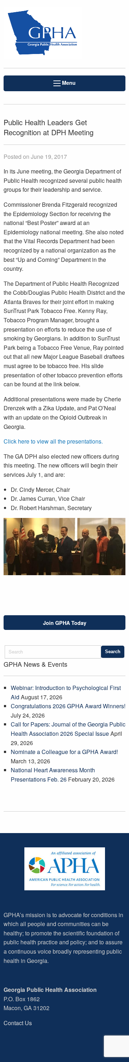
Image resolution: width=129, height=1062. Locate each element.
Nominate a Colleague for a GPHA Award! (64, 752)
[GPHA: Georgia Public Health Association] (43, 34)
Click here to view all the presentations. (54, 441)
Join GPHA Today (64, 622)
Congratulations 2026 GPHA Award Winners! (68, 706)
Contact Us (18, 1023)
